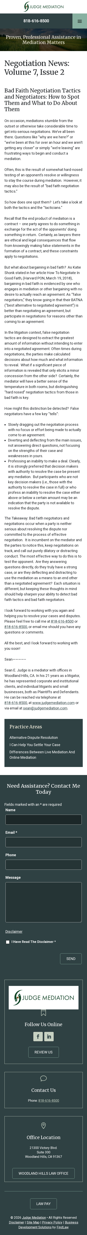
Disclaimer (13, 931)
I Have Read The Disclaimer (34, 942)
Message (13, 877)
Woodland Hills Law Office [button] (43, 1173)
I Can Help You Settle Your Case (35, 745)
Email (11, 832)
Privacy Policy (52, 1222)
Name (10, 810)
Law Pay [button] (43, 1204)
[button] (79, 21)
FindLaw (63, 1227)
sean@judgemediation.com (45, 708)
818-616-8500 (36, 20)
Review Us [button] (44, 1052)
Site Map (33, 1222)
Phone (10, 855)
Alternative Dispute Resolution (34, 737)
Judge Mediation (34, 1218)
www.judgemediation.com (53, 703)
